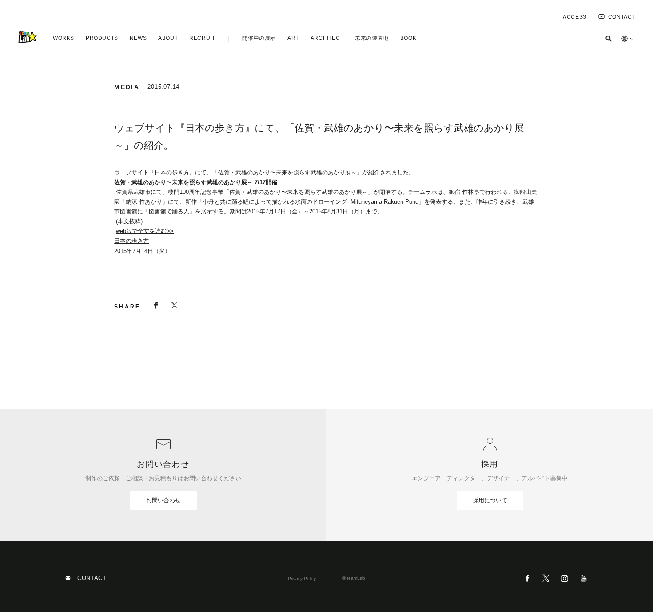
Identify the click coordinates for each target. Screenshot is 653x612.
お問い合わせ (163, 500)
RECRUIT (202, 38)
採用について (490, 500)
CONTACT (621, 17)
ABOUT (168, 38)
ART (293, 38)
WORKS (63, 38)
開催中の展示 (259, 38)
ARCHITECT (327, 38)
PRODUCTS (102, 38)
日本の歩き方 (131, 240)
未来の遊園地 (372, 38)
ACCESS (575, 17)
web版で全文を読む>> (145, 231)
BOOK (408, 38)
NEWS (138, 38)
